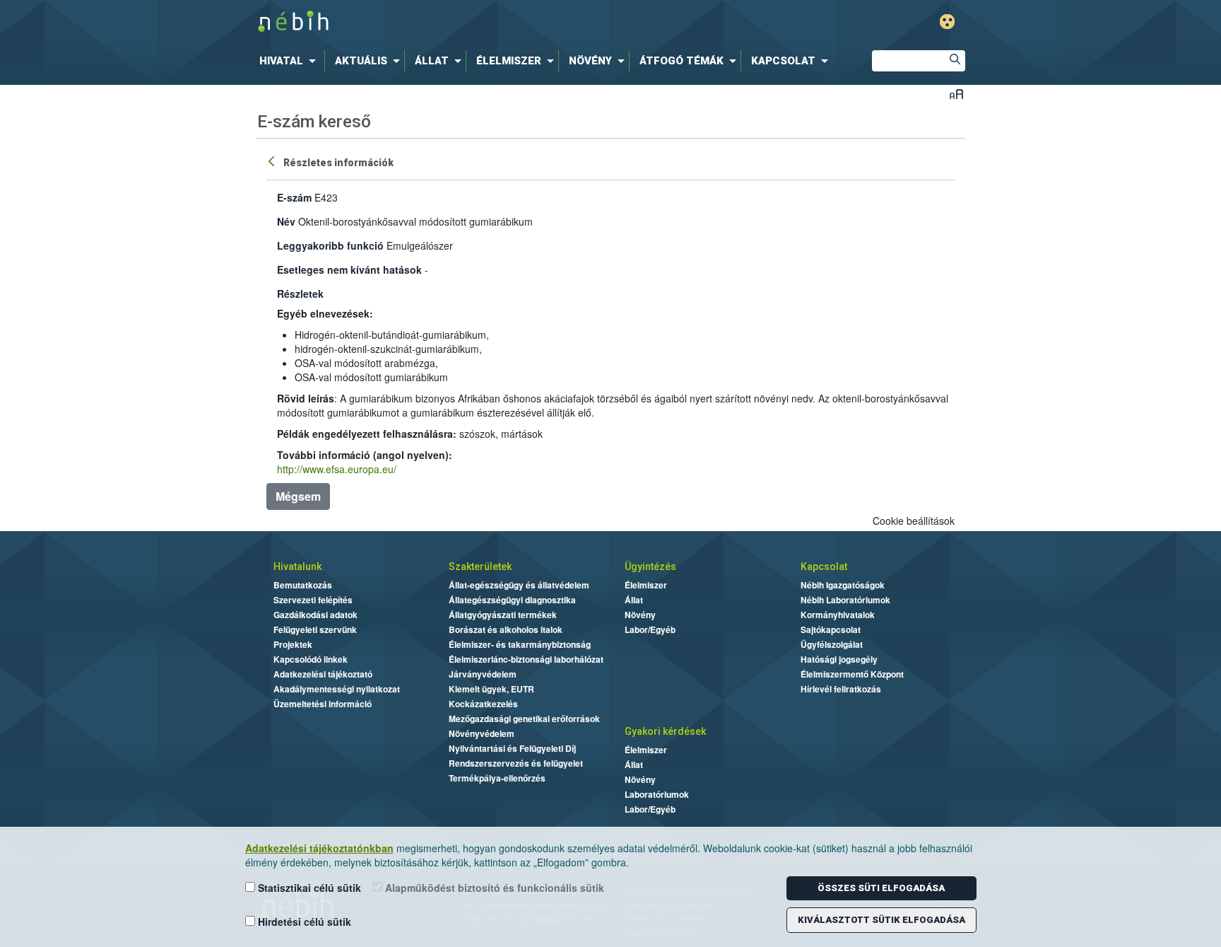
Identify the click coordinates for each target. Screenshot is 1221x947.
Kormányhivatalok (838, 614)
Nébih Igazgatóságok (843, 585)
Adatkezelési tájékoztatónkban (319, 848)
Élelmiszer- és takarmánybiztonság (520, 644)
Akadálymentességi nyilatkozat (336, 688)
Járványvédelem (483, 674)
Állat (634, 599)
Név (286, 221)
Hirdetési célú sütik (303, 921)
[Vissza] (272, 160)
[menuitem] (290, 60)
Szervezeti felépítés (313, 599)
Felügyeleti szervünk (315, 629)
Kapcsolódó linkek (310, 659)
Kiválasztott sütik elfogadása (881, 919)
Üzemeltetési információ (322, 703)
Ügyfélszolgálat (832, 644)
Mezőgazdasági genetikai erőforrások (524, 718)
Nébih (460, 22)
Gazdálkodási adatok (315, 614)
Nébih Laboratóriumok (845, 599)
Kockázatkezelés (483, 703)
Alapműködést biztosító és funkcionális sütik (493, 888)
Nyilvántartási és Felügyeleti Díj (512, 748)
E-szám (294, 197)
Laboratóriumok (657, 794)
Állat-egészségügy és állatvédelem (519, 585)
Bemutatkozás (302, 585)
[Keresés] (954, 60)
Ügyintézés (650, 566)
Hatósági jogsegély (839, 659)
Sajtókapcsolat (831, 629)
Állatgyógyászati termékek (503, 614)
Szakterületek (480, 566)
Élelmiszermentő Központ (852, 674)
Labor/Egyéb (650, 629)
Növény (640, 614)
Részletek (300, 293)
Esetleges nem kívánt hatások (349, 269)
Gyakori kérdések (665, 731)
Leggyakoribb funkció (330, 245)
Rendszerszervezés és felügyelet (516, 763)
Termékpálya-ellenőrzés (497, 778)
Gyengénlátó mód (947, 21)
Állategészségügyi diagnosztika (512, 599)
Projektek (292, 644)
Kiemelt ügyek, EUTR (491, 688)
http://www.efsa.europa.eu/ (336, 469)
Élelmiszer (646, 585)
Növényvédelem (481, 733)
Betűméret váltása (956, 94)
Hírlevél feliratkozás (841, 688)
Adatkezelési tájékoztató (322, 674)
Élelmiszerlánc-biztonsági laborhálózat (526, 659)
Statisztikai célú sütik (308, 888)
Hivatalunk (297, 566)
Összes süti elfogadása (881, 888)
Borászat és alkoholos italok (505, 629)
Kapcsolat (824, 566)
